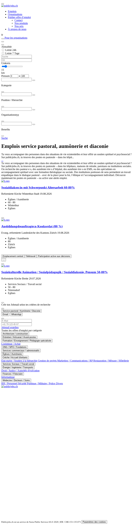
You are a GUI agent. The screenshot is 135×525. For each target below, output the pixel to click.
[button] (67, 34)
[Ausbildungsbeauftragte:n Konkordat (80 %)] (67, 219)
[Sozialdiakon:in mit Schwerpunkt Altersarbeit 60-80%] (67, 181)
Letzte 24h (10, 50)
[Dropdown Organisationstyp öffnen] (33, 109)
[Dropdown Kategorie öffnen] (33, 80)
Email (5, 314)
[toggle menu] (2, 41)
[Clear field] (2, 44)
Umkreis (5, 63)
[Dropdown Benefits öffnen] (33, 124)
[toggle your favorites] (2, 38)
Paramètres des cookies (94, 522)
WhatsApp (16, 314)
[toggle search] (2, 3)
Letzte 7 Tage (12, 53)
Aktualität (6, 46)
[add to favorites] (2, 217)
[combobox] (67, 85)
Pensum (5, 76)
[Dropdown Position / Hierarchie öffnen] (33, 95)
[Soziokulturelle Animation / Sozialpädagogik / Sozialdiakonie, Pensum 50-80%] (67, 265)
